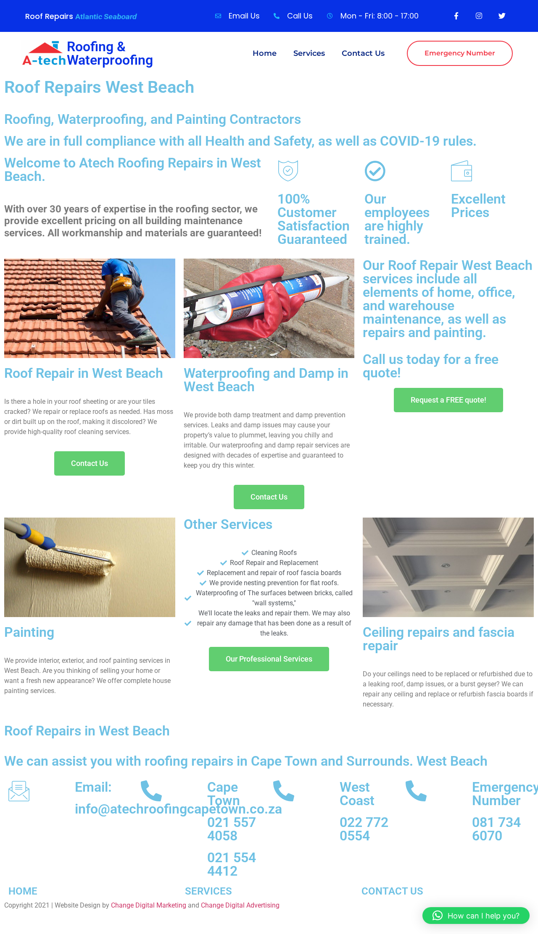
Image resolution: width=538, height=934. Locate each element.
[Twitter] (502, 15)
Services (309, 53)
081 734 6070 (496, 829)
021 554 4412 (231, 864)
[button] (476, 915)
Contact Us (363, 53)
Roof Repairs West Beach (99, 87)
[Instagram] (479, 15)
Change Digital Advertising (240, 905)
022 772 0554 (364, 829)
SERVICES (208, 891)
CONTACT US (392, 891)
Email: (93, 787)
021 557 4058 (231, 829)
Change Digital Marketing (148, 905)
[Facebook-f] (456, 15)
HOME (22, 891)
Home (265, 53)
